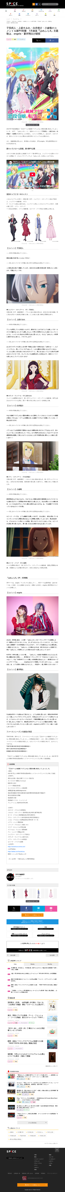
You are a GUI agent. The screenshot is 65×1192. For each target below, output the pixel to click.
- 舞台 (35, 1156)
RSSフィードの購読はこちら (33, 915)
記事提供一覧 (17, 1173)
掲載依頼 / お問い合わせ (27, 1173)
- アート (35, 1165)
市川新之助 (30, 1132)
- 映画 (35, 1169)
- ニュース (51, 1156)
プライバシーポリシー (52, 1173)
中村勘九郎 (13, 1136)
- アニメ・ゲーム (38, 1163)
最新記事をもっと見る (51, 1066)
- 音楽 (35, 1154)
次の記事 (52, 955)
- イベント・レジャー (39, 1159)
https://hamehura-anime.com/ (16, 847)
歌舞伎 (12, 1132)
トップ (8, 19)
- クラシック (37, 1161)
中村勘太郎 (33, 1136)
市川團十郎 (20, 1132)
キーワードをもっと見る (50, 1143)
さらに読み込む (32, 1122)
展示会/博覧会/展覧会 (15, 1139)
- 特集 (50, 1165)
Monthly (50, 964)
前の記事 (12, 955)
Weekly (32, 964)
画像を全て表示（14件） (33, 125)
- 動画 (50, 1154)
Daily (15, 964)
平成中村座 (23, 1136)
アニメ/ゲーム (16, 19)
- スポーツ (36, 1167)
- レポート (51, 1161)
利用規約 (43, 1173)
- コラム (50, 1163)
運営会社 (10, 1173)
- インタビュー (52, 1159)
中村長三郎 (43, 1136)
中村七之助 (50, 1132)
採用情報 (37, 1173)
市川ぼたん (40, 1132)
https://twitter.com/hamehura (16, 851)
